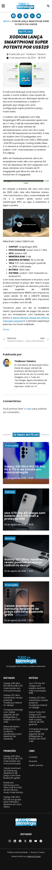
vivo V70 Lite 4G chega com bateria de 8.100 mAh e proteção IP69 (37, 688)
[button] (48, 6)
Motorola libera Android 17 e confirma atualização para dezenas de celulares (12, 732)
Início (6, 21)
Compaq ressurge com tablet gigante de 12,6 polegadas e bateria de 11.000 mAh (13, 715)
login (29, 408)
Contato (33, 757)
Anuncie (33, 761)
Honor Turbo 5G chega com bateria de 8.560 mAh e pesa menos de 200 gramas (37, 718)
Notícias (25, 32)
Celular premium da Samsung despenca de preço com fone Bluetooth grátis (12, 773)
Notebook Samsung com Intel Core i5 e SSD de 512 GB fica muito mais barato (13, 787)
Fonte (6, 329)
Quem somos (36, 765)
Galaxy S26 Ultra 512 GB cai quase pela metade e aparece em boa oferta (12, 802)
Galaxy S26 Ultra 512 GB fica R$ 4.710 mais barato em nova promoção (13, 687)
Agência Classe (34, 856)
